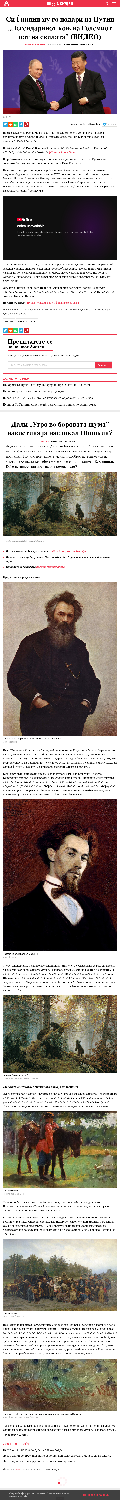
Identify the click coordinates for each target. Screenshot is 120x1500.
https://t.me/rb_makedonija (68, 551)
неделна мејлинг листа (50, 566)
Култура (45, 442)
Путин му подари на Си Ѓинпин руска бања (53, 303)
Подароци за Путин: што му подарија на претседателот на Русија (47, 385)
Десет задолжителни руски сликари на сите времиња (39, 1461)
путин (9, 321)
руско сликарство (16, 1435)
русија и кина (27, 321)
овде (19, 1469)
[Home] (6, 3)
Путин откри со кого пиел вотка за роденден (33, 391)
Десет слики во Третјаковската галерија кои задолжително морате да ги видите (57, 1455)
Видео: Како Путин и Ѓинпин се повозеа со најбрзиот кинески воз (48, 398)
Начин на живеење (35, 45)
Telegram (111, 124)
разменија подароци (62, 152)
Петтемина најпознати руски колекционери (33, 1450)
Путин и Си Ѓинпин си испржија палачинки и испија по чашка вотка (49, 404)
